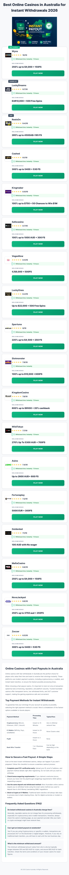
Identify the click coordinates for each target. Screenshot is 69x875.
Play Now (38, 73)
